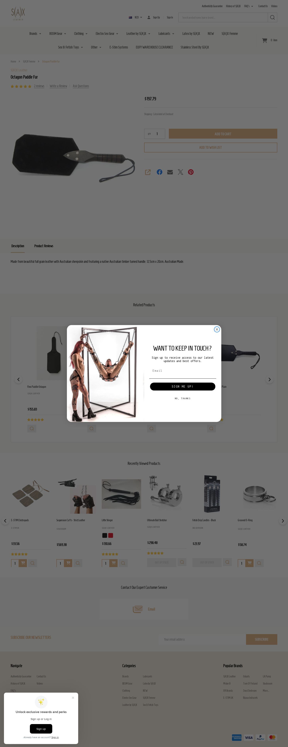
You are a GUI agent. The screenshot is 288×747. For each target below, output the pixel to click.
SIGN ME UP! (183, 386)
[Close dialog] (217, 329)
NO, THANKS (183, 398)
